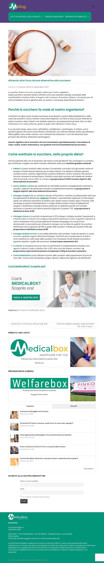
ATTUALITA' (23, 310)
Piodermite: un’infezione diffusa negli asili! (30, 324)
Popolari (30, 406)
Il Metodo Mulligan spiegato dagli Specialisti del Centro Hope (75, 325)
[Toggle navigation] (93, 6)
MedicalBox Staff (41, 87)
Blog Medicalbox (20, 560)
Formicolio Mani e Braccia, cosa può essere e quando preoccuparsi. (49, 458)
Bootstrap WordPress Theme (37, 560)
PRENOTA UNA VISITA (54, 17)
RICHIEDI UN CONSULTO (75, 17)
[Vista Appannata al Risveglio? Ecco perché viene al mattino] (14, 439)
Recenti (74, 406)
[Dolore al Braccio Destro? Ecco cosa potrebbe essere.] (14, 450)
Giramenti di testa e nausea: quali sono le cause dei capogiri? (46, 423)
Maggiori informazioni (39, 395)
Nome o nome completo (29, 481)
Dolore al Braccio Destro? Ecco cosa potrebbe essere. (43, 447)
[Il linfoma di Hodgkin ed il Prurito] (14, 415)
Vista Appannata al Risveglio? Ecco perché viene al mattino (45, 435)
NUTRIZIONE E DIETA (37, 310)
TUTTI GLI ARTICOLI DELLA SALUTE (25, 17)
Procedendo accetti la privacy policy (36, 497)
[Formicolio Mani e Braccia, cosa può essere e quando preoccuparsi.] (14, 462)
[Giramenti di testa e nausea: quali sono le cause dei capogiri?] (14, 427)
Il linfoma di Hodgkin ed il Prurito (34, 411)
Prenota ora (39, 363)
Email (22, 489)
